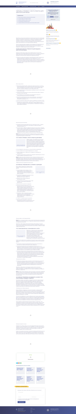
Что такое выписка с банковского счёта (24, 21)
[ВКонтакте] (17, 363)
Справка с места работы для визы (40, 172)
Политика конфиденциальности (21, 411)
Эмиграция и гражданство (52, 43)
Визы (39, 6)
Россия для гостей (33, 6)
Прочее (43, 6)
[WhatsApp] (20, 363)
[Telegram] (19, 363)
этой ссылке (19, 61)
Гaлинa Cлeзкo (30, 359)
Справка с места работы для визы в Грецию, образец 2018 (21, 145)
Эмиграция (18, 6)
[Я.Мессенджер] (16, 363)
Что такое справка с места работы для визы (24, 18)
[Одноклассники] (18, 363)
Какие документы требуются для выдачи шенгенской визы (26, 17)
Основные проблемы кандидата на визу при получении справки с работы (28, 22)
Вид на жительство (25, 6)
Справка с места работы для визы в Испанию (21, 236)
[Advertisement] (30, 31)
